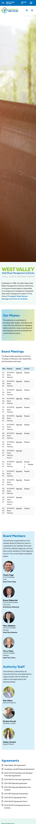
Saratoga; (5, 299)
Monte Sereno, (22, 296)
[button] (27, 10)
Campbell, (12, 296)
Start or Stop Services (10, 2)
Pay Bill (31, 2)
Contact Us (23, 2)
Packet (27, 373)
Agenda (19, 373)
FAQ (3, 3)
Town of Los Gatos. (20, 299)
